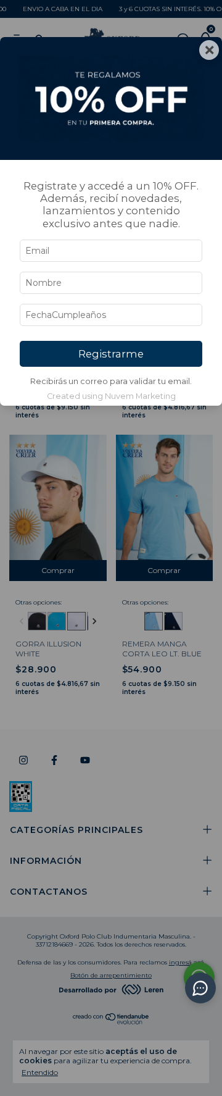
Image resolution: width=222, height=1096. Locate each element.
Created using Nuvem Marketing (111, 396)
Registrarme (111, 354)
